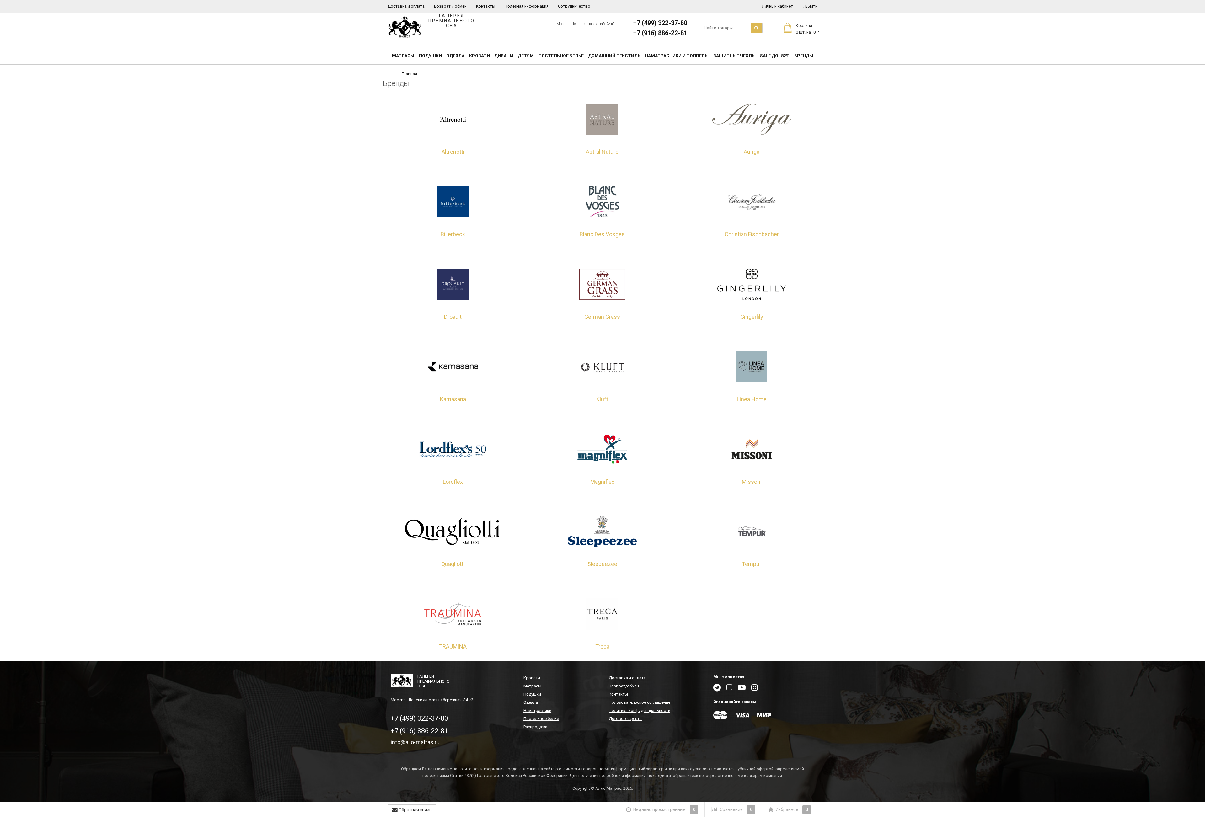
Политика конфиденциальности (639, 710)
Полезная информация (527, 6)
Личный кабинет (777, 6)
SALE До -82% (775, 55)
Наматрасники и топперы (677, 55)
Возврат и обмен (450, 6)
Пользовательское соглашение (639, 702)
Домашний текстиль (614, 55)
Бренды (803, 55)
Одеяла (455, 55)
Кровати (479, 55)
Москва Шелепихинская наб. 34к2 (585, 24)
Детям (526, 55)
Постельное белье (561, 55)
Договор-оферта (625, 718)
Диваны (503, 55)
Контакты (485, 6)
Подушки (430, 55)
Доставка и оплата (406, 6)
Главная (409, 74)
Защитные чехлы (734, 55)
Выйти (810, 6)
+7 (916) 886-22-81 (660, 33)
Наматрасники (537, 710)
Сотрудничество (574, 6)
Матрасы (403, 55)
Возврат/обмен (624, 686)
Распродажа (535, 726)
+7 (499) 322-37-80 (660, 23)
